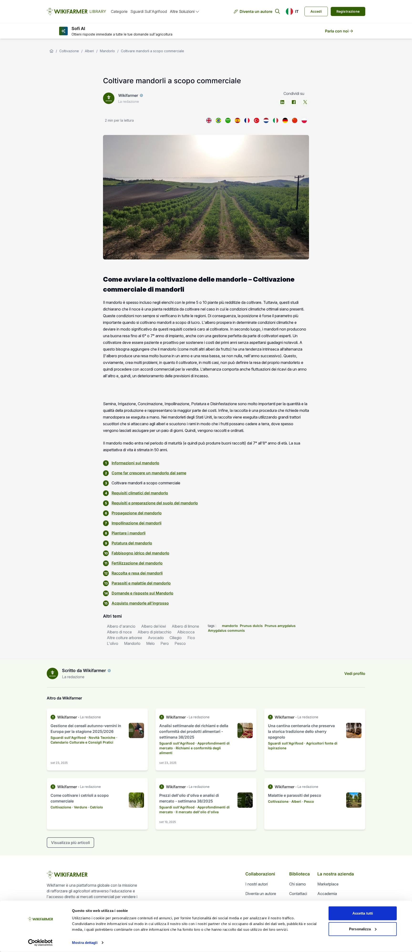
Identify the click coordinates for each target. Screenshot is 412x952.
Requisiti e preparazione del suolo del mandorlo (155, 503)
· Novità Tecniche (101, 737)
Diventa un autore (256, 11)
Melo (150, 643)
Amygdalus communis (226, 630)
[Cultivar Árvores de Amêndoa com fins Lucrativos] (218, 120)
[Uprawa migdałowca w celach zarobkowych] (304, 120)
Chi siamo (297, 884)
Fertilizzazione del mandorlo (137, 563)
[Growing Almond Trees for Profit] (209, 120)
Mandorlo (107, 51)
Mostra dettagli (85, 943)
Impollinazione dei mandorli (136, 523)
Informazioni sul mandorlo (135, 462)
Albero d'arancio (121, 626)
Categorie (119, 11)
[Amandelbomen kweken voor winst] (266, 120)
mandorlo (230, 626)
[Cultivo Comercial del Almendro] (237, 120)
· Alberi (295, 801)
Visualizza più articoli (70, 842)
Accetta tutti (362, 913)
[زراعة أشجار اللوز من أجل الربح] (228, 120)
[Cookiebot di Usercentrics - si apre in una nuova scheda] (40, 942)
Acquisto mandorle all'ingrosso (140, 603)
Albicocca (186, 632)
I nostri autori (256, 884)
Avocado (156, 637)
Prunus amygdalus (280, 626)
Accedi (316, 11)
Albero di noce (119, 632)
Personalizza (360, 929)
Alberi (89, 51)
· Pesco (308, 801)
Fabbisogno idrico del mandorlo (140, 553)
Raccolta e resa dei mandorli (137, 573)
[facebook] (294, 102)
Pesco (180, 643)
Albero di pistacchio (154, 632)
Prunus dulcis (251, 626)
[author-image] (52, 673)
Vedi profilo (354, 673)
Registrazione (348, 11)
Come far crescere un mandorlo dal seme (149, 473)
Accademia (327, 893)
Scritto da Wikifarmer (84, 670)
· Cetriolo (95, 807)
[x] (305, 102)
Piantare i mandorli (128, 533)
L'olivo (112, 643)
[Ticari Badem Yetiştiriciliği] (256, 120)
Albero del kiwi (153, 626)
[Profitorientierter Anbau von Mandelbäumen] (285, 120)
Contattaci (298, 893)
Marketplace (328, 884)
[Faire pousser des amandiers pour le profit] (247, 120)
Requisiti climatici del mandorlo (140, 493)
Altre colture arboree (124, 637)
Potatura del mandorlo (132, 543)
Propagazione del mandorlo (137, 513)
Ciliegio (176, 637)
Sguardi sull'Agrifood (148, 11)
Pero (164, 643)
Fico (191, 637)
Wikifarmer (128, 95)
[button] (292, 11)
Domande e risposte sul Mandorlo (142, 593)
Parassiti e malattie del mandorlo (141, 583)
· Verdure (79, 807)
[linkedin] (282, 102)
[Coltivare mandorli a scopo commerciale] (275, 120)
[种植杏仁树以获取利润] (295, 120)
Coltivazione (69, 51)
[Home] (51, 51)
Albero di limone (185, 626)
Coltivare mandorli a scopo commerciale (152, 51)
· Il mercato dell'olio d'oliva (196, 812)
